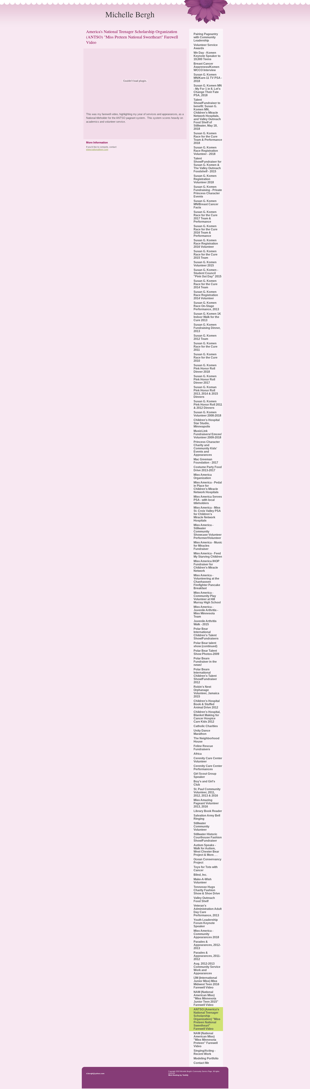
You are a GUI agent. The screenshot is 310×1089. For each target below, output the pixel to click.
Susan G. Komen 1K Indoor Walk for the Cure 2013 (207, 317)
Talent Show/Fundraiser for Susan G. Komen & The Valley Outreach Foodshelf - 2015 (207, 165)
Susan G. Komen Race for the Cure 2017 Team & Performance (205, 216)
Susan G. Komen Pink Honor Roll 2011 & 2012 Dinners (208, 404)
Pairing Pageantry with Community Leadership (206, 37)
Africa (198, 753)
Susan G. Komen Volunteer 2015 (205, 264)
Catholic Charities (206, 726)
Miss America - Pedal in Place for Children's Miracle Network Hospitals (208, 487)
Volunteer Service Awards (206, 46)
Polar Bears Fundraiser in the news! (205, 661)
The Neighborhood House (206, 740)
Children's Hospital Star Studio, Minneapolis (207, 423)
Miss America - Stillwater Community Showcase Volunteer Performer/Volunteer (208, 531)
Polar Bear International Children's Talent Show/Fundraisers (206, 633)
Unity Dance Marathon (202, 732)
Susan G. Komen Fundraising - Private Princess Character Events (208, 191)
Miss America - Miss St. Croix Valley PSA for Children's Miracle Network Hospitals (207, 514)
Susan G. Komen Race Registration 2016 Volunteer (206, 243)
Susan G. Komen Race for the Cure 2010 (205, 357)
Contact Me (201, 1062)
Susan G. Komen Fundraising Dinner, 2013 (207, 328)
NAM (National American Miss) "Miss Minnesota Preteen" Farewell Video (206, 1040)
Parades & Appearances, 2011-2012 (207, 956)
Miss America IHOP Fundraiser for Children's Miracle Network (206, 566)
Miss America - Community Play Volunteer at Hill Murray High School (207, 597)
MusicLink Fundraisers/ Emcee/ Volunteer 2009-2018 (208, 434)
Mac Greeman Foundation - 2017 (206, 461)
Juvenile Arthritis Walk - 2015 (205, 623)
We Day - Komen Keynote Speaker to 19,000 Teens (207, 56)
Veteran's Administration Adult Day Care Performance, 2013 (208, 910)
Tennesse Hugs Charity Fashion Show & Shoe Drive (207, 890)
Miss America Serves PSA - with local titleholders (208, 500)
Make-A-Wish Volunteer (203, 881)
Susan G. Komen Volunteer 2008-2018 (207, 414)
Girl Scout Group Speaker (205, 775)
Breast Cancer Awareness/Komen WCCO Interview (206, 67)
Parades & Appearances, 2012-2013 (207, 945)
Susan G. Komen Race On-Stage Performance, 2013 (206, 306)
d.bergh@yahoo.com (95, 1073)
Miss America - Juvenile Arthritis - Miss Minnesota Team (206, 611)
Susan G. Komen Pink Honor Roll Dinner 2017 (205, 379)
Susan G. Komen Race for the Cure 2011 (205, 346)
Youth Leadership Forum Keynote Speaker (206, 923)
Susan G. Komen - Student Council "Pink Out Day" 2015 (207, 273)
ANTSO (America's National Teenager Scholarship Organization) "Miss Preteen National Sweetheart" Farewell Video (207, 1019)
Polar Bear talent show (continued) (205, 644)
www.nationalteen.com (97, 149)
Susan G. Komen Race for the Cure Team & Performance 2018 (208, 138)
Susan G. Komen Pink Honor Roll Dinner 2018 (205, 368)
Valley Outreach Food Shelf (204, 899)
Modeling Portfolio (206, 1058)
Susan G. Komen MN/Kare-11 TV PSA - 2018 (208, 78)
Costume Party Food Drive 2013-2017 (208, 469)
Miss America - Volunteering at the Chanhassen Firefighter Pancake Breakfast (207, 582)
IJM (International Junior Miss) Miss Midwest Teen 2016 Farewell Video (206, 982)
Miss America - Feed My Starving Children (208, 555)
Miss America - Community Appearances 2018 (206, 934)
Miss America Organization (203, 476)
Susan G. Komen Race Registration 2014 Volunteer (206, 295)
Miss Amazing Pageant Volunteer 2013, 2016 (206, 803)
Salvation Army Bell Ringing (207, 817)
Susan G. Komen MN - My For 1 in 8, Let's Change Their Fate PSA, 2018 (208, 90)
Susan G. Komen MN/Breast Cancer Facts (206, 204)
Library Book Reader (208, 811)
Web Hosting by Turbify (178, 1075)
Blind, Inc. (200, 874)
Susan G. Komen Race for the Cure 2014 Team (205, 284)
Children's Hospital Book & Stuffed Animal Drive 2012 (207, 704)
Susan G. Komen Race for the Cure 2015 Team (205, 254)
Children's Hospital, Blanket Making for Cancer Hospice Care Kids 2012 (207, 716)
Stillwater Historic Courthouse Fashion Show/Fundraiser (208, 837)
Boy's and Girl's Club (204, 783)
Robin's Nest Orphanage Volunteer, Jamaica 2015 (206, 691)
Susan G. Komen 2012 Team (205, 337)
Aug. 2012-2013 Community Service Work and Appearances (207, 968)
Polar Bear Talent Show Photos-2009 (206, 652)
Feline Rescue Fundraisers (203, 747)
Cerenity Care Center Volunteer (208, 760)
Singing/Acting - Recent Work (204, 1052)
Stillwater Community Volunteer (201, 826)
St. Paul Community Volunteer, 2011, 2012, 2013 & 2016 (207, 792)
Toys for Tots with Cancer (206, 868)
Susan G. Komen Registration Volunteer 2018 (205, 179)
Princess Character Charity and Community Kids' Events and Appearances (207, 448)
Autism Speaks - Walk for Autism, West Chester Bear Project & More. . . (206, 850)
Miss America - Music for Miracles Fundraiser (208, 545)
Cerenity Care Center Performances (208, 767)
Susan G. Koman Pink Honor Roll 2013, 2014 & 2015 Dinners (206, 392)
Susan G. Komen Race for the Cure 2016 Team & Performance (205, 231)
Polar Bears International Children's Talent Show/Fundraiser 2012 (205, 676)
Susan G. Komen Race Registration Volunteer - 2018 (206, 150)
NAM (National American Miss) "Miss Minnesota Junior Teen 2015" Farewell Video (206, 998)
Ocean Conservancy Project (207, 861)
